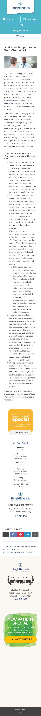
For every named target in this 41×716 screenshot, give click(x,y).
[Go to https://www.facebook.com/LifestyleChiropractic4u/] (19, 25)
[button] (20, 639)
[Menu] (20, 713)
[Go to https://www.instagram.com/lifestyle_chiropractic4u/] (22, 25)
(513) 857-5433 (20, 31)
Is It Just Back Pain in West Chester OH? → (21, 552)
